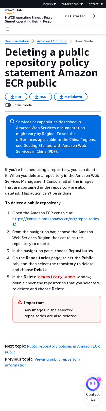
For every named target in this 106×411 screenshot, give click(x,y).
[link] (84, 41)
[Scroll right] (94, 16)
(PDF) (52, 151)
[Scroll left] (61, 16)
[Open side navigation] (7, 29)
